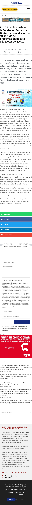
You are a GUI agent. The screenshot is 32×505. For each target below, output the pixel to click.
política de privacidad (16, 280)
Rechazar (21, 499)
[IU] (16, 346)
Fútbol (11, 52)
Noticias (15, 52)
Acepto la (13, 280)
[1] (16, 19)
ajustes (21, 494)
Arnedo (7, 52)
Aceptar (11, 499)
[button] (28, 9)
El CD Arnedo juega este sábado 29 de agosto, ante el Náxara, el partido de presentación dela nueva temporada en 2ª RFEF (15, 376)
